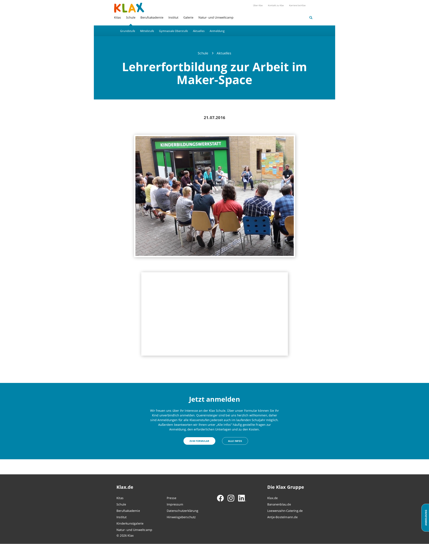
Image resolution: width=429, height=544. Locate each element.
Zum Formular (199, 441)
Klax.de (272, 498)
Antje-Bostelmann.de (282, 517)
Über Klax (258, 5)
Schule (130, 17)
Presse (171, 498)
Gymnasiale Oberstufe (173, 31)
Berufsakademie (151, 17)
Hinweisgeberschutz (181, 517)
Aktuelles (199, 31)
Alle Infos (235, 441)
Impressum (175, 504)
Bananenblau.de (279, 504)
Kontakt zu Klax (276, 5)
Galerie (188, 17)
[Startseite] (129, 7)
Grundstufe (127, 31)
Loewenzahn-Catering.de (285, 511)
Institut (173, 17)
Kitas (117, 17)
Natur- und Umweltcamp (215, 17)
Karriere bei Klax (297, 5)
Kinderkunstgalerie (130, 523)
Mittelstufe (147, 31)
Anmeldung (217, 31)
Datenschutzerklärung (182, 511)
